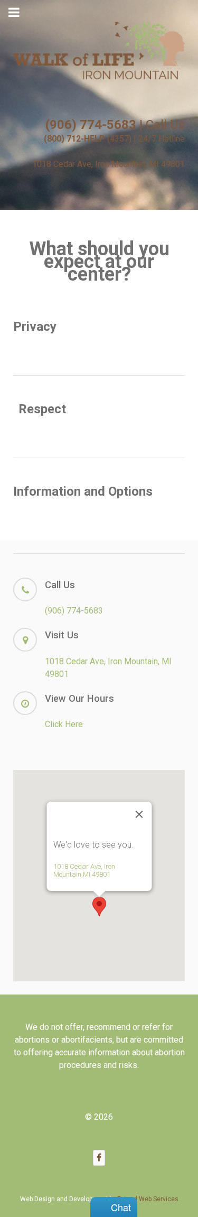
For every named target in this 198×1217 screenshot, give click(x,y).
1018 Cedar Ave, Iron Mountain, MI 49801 (108, 164)
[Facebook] (99, 1157)
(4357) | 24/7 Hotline (114, 139)
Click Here (64, 724)
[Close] (139, 814)
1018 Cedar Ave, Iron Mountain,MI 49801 (84, 870)
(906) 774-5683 (74, 611)
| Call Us (115, 124)
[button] (99, 907)
